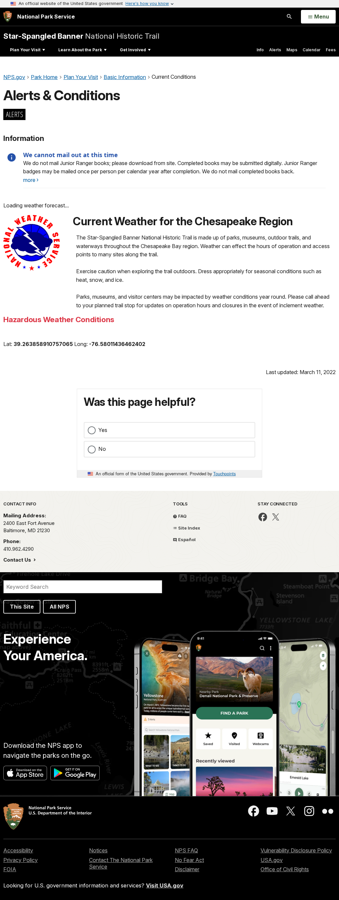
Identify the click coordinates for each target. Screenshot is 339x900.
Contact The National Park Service (121, 863)
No (102, 449)
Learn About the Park (80, 49)
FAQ (182, 516)
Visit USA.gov (164, 885)
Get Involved (133, 49)
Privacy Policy (20, 860)
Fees (331, 49)
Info (260, 49)
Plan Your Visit (25, 49)
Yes (102, 430)
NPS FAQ (186, 850)
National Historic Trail (81, 35)
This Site (22, 606)
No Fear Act (189, 860)
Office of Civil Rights (285, 869)
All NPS (59, 606)
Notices (98, 850)
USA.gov (272, 860)
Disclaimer (187, 869)
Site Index (188, 528)
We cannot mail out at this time (70, 155)
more (29, 180)
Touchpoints (224, 473)
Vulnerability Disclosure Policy (296, 850)
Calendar (311, 49)
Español (186, 539)
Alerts (275, 49)
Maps (291, 49)
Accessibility (18, 850)
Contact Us (17, 560)
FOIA (9, 869)
